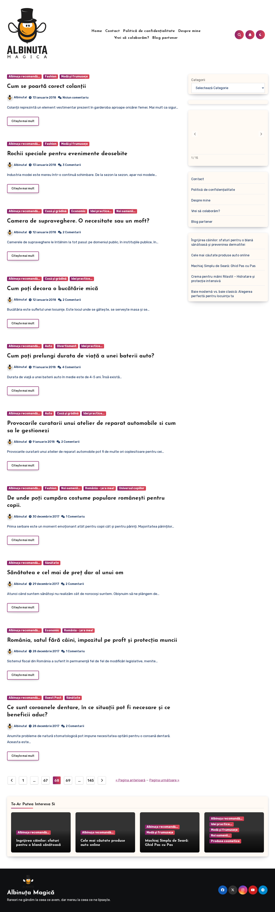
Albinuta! (20, 97)
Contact (112, 31)
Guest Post (53, 697)
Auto (48, 346)
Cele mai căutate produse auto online (220, 255)
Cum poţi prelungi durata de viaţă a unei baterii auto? (80, 356)
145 (90, 780)
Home (96, 31)
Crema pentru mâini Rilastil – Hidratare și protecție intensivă (223, 279)
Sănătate (52, 563)
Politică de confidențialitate (149, 31)
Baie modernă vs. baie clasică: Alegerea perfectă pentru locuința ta (221, 294)
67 (45, 780)
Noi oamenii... (125, 211)
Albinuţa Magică (30, 893)
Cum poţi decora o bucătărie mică (52, 289)
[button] (261, 134)
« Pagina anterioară (130, 780)
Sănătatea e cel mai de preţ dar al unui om (65, 573)
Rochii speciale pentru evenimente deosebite (67, 154)
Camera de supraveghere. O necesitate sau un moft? (78, 221)
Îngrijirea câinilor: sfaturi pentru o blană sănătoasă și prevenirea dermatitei (222, 242)
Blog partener (165, 38)
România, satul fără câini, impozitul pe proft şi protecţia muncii (92, 640)
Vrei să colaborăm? (131, 38)
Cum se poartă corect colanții (46, 86)
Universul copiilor (131, 488)
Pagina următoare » (164, 780)
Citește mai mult (22, 121)
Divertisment (67, 346)
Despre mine (189, 31)
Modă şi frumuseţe (74, 76)
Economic (78, 211)
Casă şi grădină (55, 211)
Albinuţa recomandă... (24, 76)
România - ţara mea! (99, 488)
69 (68, 780)
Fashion (50, 76)
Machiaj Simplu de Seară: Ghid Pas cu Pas (223, 266)
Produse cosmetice (225, 841)
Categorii (198, 80)
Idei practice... (101, 211)
